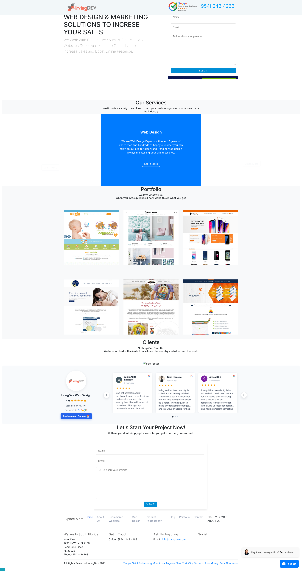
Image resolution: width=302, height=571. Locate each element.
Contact (198, 517)
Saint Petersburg (142, 563)
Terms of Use (202, 563)
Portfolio (184, 517)
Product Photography (154, 518)
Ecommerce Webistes (116, 518)
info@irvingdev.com (174, 539)
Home (89, 517)
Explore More (74, 519)
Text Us (291, 564)
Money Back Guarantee (224, 563)
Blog (172, 517)
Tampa (127, 563)
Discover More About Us (217, 518)
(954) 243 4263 (217, 6)
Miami (156, 563)
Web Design (136, 518)
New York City (184, 563)
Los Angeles (168, 563)
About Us (100, 518)
